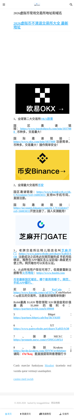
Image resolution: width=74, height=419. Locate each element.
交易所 (65, 414)
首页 (9, 414)
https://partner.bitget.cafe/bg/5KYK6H (36, 317)
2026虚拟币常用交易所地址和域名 (37, 13)
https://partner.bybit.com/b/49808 (33, 308)
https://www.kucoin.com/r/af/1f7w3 (34, 292)
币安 (41, 185)
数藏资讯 (26, 414)
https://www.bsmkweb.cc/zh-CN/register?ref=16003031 (42, 193)
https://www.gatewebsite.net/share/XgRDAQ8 (41, 328)
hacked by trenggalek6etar (37, 4)
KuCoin (57, 289)
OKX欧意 (47, 118)
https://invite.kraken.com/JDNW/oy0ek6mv (39, 350)
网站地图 (55, 403)
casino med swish (23, 379)
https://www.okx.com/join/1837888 (34, 141)
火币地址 (28, 272)
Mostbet (49, 365)
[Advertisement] (42, 58)
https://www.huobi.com (50, 272)
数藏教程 (46, 414)
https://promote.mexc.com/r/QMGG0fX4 (38, 339)
